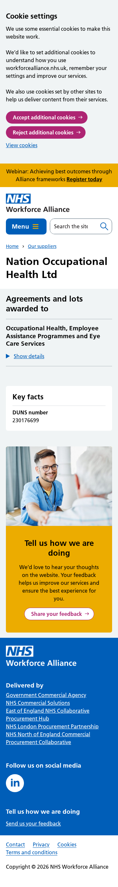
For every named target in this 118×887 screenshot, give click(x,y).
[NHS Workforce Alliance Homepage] (37, 203)
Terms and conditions (31, 852)
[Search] (104, 226)
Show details (29, 356)
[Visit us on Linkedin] (15, 783)
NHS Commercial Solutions (38, 703)
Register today (84, 179)
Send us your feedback (33, 823)
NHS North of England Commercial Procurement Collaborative (48, 738)
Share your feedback (56, 614)
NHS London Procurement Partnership (52, 726)
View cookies (21, 145)
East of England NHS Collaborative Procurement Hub (47, 714)
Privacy (41, 844)
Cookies (66, 844)
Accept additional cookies (44, 117)
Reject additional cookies (43, 132)
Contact (15, 844)
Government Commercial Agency (46, 695)
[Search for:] (73, 226)
